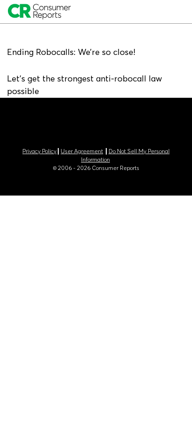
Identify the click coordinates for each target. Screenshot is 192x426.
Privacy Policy (39, 151)
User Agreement (82, 151)
